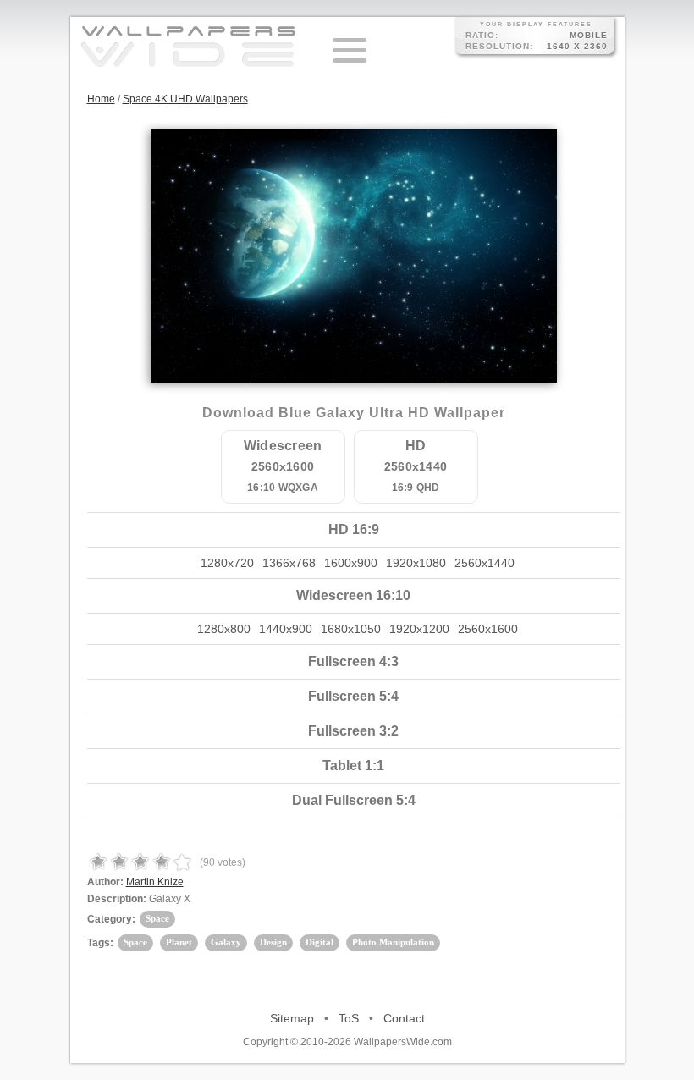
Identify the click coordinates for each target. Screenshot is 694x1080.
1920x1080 (416, 563)
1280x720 (227, 563)
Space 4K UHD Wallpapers (185, 99)
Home (101, 99)
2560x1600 (488, 629)
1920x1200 (419, 629)
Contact (404, 1018)
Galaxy (226, 942)
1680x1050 (351, 629)
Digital (319, 942)
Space (157, 918)
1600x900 (350, 563)
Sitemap (292, 1018)
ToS (349, 1018)
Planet (179, 942)
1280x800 (224, 629)
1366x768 (289, 563)
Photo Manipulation (393, 942)
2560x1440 (484, 563)
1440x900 (285, 629)
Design (273, 942)
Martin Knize (155, 882)
